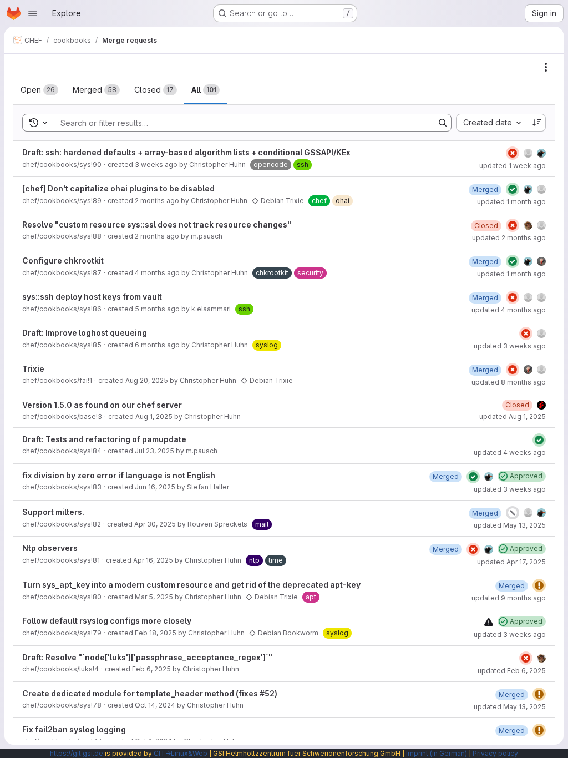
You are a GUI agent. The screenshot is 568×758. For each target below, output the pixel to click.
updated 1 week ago (512, 165)
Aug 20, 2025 (146, 380)
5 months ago (157, 309)
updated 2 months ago (509, 238)
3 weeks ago (156, 164)
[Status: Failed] (512, 153)
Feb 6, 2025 (151, 669)
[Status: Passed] (512, 189)
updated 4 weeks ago (510, 452)
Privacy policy (495, 753)
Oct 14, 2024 (155, 705)
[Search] (443, 123)
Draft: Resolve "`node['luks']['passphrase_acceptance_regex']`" (147, 657)
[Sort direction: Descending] (537, 123)
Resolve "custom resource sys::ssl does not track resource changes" (156, 224)
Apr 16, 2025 (153, 560)
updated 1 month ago (511, 202)
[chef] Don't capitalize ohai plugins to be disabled (118, 188)
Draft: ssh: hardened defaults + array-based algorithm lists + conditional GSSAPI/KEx (186, 152)
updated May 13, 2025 (510, 525)
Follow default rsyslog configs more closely (106, 620)
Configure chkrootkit (63, 260)
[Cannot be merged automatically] (488, 621)
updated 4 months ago (508, 310)
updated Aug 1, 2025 (512, 416)
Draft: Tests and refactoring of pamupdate (104, 439)
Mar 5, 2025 (154, 597)
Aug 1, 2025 (154, 416)
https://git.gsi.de (76, 753)
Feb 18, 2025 (155, 633)
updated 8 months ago (508, 382)
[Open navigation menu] (33, 13)
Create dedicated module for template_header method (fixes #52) (149, 693)
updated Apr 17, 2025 (511, 562)
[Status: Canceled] (512, 512)
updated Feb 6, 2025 (512, 670)
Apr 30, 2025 (155, 524)
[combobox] (492, 123)
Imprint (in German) (436, 753)
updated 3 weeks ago (510, 346)
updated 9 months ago (508, 598)
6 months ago (157, 345)
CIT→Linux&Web (180, 753)
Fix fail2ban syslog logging (74, 729)
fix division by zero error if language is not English (118, 475)
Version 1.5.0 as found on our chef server (102, 405)
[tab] (39, 90)
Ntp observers (50, 548)
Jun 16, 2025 (155, 487)
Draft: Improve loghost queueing (84, 332)
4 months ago (157, 273)
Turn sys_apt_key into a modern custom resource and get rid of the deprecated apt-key (191, 584)
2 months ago (157, 200)
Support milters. (53, 512)
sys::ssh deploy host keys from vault (92, 296)
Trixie (33, 368)
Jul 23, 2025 (154, 451)
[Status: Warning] (539, 585)
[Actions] (546, 67)
